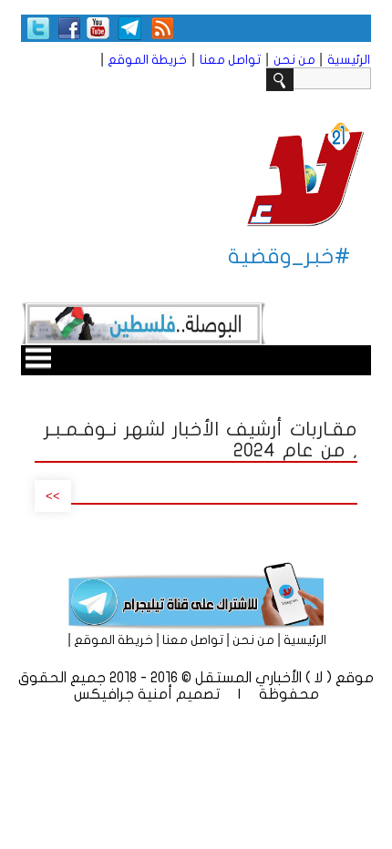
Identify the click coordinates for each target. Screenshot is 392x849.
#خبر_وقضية (289, 256)
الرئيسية (348, 59)
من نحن (294, 59)
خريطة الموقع (147, 59)
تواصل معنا (230, 59)
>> (53, 496)
